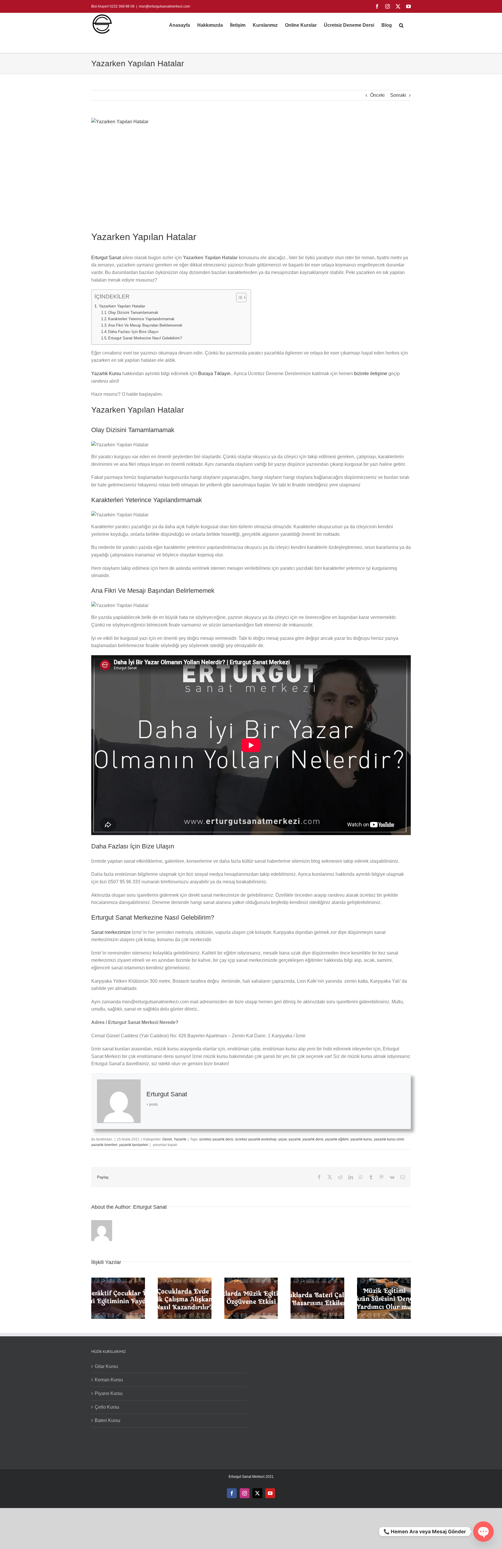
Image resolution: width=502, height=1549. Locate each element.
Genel (167, 1139)
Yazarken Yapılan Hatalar (122, 306)
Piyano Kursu (109, 1393)
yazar (282, 1139)
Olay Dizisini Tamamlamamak (133, 312)
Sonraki (398, 95)
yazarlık (294, 1139)
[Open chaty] (483, 1531)
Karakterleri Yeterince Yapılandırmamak (144, 319)
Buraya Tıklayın (214, 373)
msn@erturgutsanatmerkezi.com (164, 6)
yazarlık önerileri (104, 1145)
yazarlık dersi (312, 1139)
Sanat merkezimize (111, 932)
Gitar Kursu (106, 1366)
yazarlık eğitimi (337, 1139)
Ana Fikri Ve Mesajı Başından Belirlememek (145, 325)
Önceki (377, 95)
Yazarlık (180, 1139)
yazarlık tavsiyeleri (133, 1145)
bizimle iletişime (371, 373)
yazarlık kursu (361, 1139)
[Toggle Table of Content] (238, 297)
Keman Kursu (109, 1379)
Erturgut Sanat (106, 257)
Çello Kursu (107, 1407)
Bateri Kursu (107, 1420)
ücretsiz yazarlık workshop (256, 1139)
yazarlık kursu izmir (389, 1139)
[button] (401, 25)
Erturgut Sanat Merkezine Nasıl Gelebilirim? (145, 338)
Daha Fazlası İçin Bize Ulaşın (133, 332)
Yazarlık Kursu (106, 373)
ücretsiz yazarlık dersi (216, 1139)
